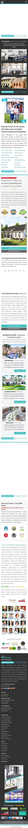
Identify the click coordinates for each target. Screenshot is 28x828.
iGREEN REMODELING (6, 659)
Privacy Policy (19, 820)
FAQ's (7, 820)
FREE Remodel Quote (6, 738)
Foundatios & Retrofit (6, 735)
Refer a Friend (4, 759)
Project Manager (5, 755)
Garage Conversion (5, 726)
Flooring (3, 729)
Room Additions (4, 724)
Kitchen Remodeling (5, 720)
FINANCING (4, 761)
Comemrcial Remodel (6, 718)
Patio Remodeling (5, 731)
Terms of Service (12, 820)
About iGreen (4, 749)
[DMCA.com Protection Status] (14, 808)
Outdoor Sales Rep (5, 757)
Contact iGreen (4, 747)
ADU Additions (4, 727)
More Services (4, 737)
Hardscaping (4, 733)
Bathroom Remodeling (6, 722)
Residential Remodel (5, 717)
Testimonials (4, 745)
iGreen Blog (3, 750)
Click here (8, 827)
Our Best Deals (4, 743)
